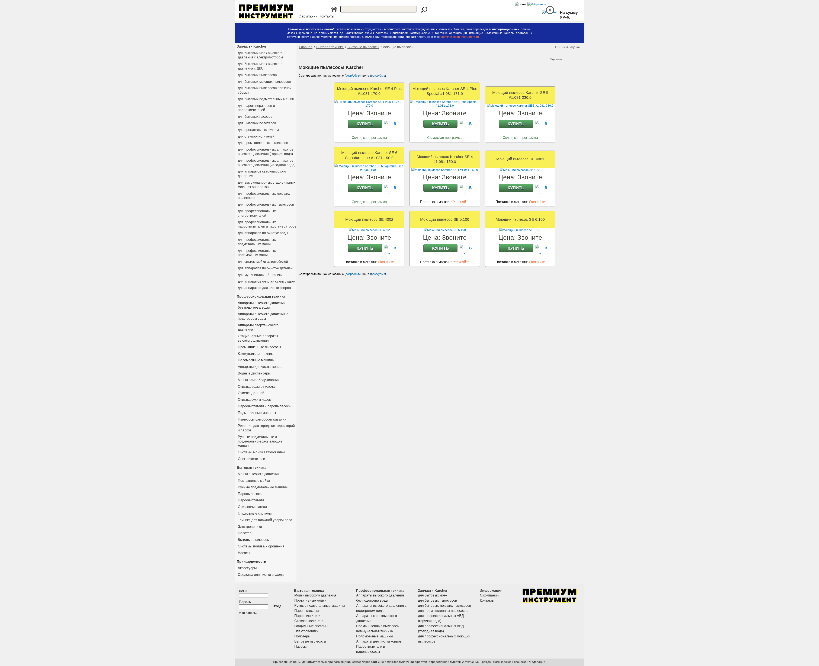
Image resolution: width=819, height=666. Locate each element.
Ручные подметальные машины (263, 487)
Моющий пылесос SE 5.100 (444, 219)
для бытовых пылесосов (257, 75)
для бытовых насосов (255, 116)
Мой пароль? (248, 612)
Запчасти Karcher (251, 46)
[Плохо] (558, 52)
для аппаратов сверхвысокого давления (262, 174)
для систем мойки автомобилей (263, 261)
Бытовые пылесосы (254, 539)
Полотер (244, 533)
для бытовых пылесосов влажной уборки (265, 90)
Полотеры (302, 636)
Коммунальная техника (256, 353)
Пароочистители (251, 500)
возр (349, 75)
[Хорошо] (566, 52)
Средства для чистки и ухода (261, 574)
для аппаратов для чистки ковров (264, 288)
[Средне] (562, 52)
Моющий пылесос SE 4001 (520, 159)
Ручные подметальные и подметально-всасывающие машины (260, 441)
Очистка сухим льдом (255, 399)
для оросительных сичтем (258, 130)
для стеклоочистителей (256, 136)
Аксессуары (247, 568)
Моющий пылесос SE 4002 (369, 219)
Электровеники (250, 526)
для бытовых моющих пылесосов (264, 81)
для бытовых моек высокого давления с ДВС (260, 66)
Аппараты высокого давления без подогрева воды (262, 305)
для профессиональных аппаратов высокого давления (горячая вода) (265, 152)
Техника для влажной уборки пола (265, 520)
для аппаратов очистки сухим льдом (266, 281)
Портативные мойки (254, 480)
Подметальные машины (257, 413)
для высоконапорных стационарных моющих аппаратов (266, 185)
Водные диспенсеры (254, 373)
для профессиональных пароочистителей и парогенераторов (267, 224)
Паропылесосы (250, 494)
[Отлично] (571, 52)
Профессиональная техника (261, 296)
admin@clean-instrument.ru (460, 36)
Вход (277, 606)
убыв (356, 75)
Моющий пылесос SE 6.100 (520, 219)
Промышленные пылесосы (259, 347)
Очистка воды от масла (256, 386)
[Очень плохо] (554, 52)
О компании (308, 16)
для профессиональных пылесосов (266, 204)
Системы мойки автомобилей (261, 452)
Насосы (244, 553)
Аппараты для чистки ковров (260, 367)
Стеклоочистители (252, 507)
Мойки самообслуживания (259, 380)
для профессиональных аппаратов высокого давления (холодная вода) (266, 163)
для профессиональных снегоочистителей (257, 213)
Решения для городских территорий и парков (266, 428)
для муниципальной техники (260, 275)
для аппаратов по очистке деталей (265, 268)
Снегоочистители (251, 459)
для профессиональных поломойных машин (257, 253)
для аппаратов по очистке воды (263, 233)
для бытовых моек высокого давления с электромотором (260, 55)
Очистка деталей (251, 393)
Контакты (326, 16)
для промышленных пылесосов (263, 143)
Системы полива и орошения (261, 546)
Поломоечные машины (256, 360)
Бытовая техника (251, 467)
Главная (305, 47)
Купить (365, 124)
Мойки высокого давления (259, 474)
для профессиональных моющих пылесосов (264, 196)
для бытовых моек (432, 595)
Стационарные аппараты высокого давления (258, 338)
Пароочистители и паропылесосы (264, 406)
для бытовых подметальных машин (266, 99)
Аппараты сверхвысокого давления (258, 327)
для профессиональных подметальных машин (257, 242)
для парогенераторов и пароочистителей (256, 108)
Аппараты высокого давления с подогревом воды (263, 316)
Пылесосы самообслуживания (262, 419)
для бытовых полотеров (257, 123)
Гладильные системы (255, 513)
